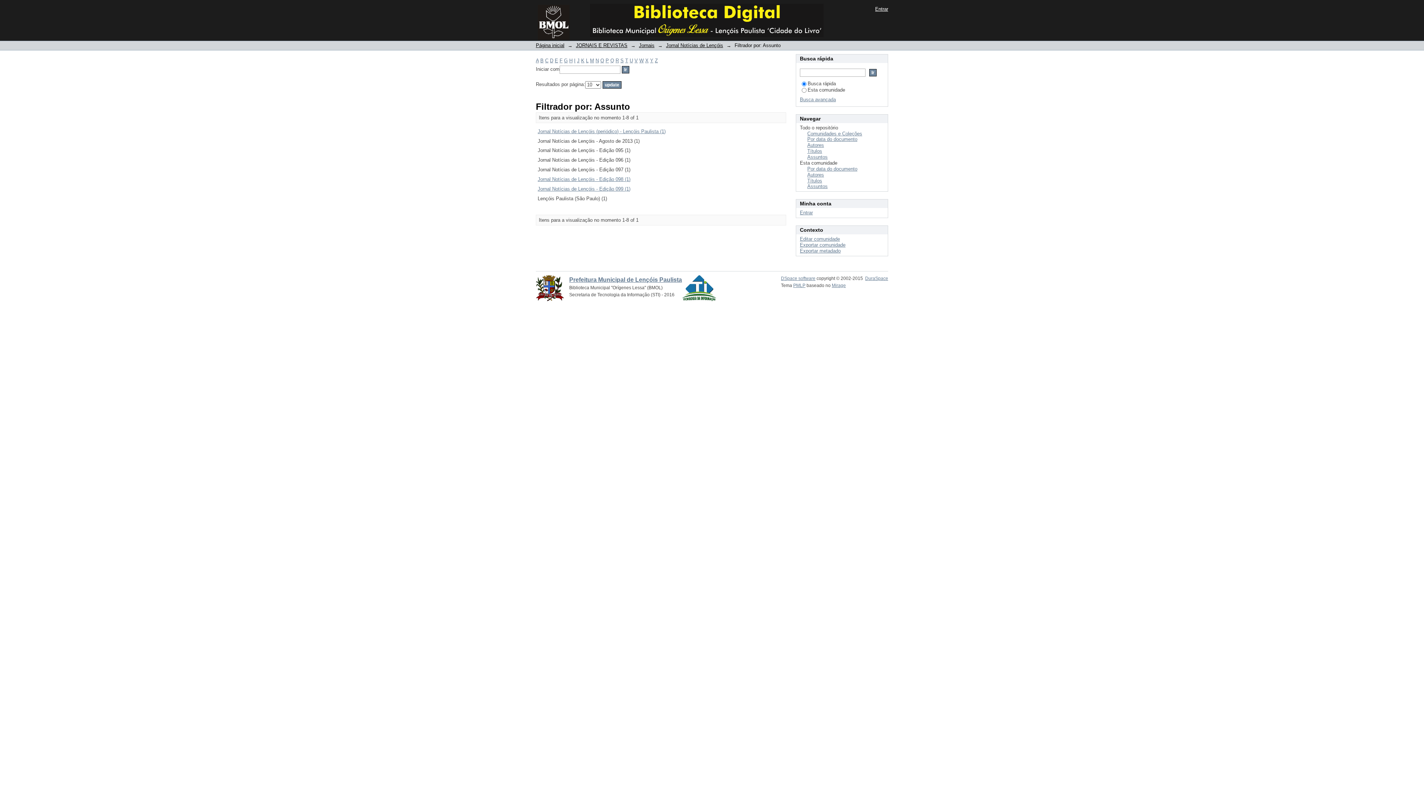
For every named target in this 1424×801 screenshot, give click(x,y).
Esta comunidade (826, 90)
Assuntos (817, 157)
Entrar (881, 9)
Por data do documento (832, 139)
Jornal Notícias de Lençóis (694, 45)
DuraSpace (876, 278)
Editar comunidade (820, 239)
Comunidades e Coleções (834, 133)
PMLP (799, 285)
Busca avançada (818, 99)
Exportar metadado (820, 251)
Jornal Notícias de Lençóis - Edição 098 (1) (584, 179)
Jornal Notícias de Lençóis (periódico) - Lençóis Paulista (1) (602, 131)
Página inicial (550, 45)
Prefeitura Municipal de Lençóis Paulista (625, 280)
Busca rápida (822, 83)
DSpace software (798, 278)
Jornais (647, 45)
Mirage (839, 285)
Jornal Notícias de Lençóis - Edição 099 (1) (584, 189)
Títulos (814, 151)
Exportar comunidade (823, 245)
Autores (815, 145)
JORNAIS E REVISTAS (601, 45)
